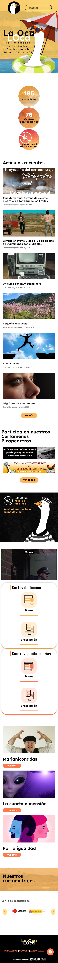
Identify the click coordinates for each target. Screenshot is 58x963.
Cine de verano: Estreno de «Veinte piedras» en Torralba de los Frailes (25, 199)
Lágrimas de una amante (19, 403)
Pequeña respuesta (15, 323)
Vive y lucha (11, 363)
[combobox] (38, 7)
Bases (29, 610)
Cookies (24, 951)
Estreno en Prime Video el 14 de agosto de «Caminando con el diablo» (28, 242)
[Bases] (29, 600)
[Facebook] (50, 951)
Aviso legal (37, 951)
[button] (29, 20)
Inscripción (29, 639)
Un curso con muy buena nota (22, 283)
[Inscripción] (29, 629)
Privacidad (11, 951)
